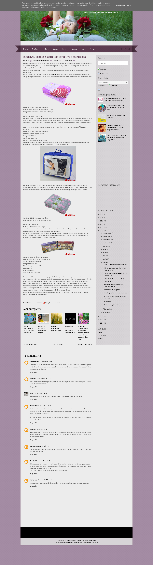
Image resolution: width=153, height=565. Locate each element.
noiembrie (106, 236)
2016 (102, 316)
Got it (129, 5)
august (105, 246)
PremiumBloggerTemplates (82, 542)
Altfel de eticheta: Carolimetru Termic (115, 265)
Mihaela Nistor (34, 362)
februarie (106, 309)
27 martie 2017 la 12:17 (45, 480)
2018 (102, 227)
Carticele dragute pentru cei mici (114, 305)
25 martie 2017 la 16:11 (42, 461)
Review (65, 49)
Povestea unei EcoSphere (112, 290)
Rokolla (32, 461)
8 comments (68, 60)
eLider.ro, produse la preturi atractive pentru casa (54, 56)
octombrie (106, 239)
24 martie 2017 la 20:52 (43, 406)
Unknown (33, 378)
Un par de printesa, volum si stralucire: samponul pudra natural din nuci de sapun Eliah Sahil (83, 332)
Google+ (48, 303)
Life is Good (102, 335)
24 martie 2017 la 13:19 (44, 378)
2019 (102, 224)
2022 (102, 214)
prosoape (53, 233)
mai (104, 256)
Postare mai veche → (85, 344)
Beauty (55, 49)
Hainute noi (107, 301)
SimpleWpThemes (67, 542)
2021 (102, 218)
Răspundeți (33, 372)
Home (25, 49)
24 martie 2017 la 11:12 (47, 362)
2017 (102, 230)
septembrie (107, 243)
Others (92, 49)
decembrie (106, 233)
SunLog (100, 338)
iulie (104, 249)
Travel (84, 49)
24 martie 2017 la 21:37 (44, 429)
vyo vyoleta (33, 480)
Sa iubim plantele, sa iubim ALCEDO (56, 328)
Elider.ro (70, 70)
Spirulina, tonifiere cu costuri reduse (115, 293)
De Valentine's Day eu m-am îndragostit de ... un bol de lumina (116, 107)
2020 (102, 221)
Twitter (57, 303)
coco (31, 393)
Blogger (93, 540)
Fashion (45, 49)
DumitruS (33, 406)
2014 (102, 323)
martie (105, 262)
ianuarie (105, 312)
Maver (96, 542)
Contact (35, 49)
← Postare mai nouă (30, 344)
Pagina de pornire (57, 344)
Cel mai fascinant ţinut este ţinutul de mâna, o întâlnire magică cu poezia (115, 128)
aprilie (105, 259)
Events (74, 49)
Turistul (100, 332)
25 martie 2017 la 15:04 (43, 446)
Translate (114, 85)
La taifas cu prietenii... (75, 540)
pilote (54, 74)
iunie (104, 252)
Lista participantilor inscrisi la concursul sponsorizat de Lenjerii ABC (116, 138)
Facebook (38, 303)
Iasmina (32, 446)
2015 (102, 320)
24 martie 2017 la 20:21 (41, 393)
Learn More (120, 5)
